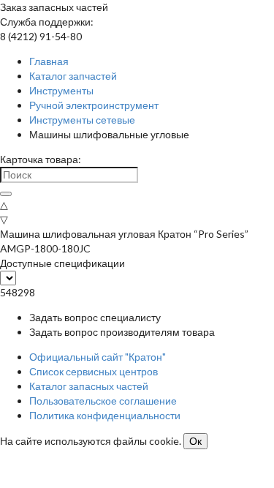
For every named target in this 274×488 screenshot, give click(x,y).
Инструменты (61, 90)
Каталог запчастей (73, 76)
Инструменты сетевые (82, 119)
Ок (195, 441)
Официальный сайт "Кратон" (97, 356)
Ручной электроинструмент (94, 105)
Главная (49, 61)
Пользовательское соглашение (103, 400)
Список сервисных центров (93, 371)
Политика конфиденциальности (104, 415)
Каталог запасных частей (88, 386)
